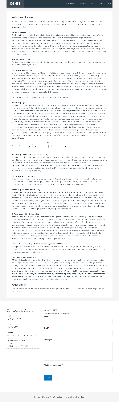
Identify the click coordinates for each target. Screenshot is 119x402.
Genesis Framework (65, 397)
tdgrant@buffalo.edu (14, 319)
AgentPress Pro (51, 397)
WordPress (76, 397)
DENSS (15, 3)
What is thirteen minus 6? (54, 365)
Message (48, 340)
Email (46, 328)
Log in (83, 397)
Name (46, 316)
